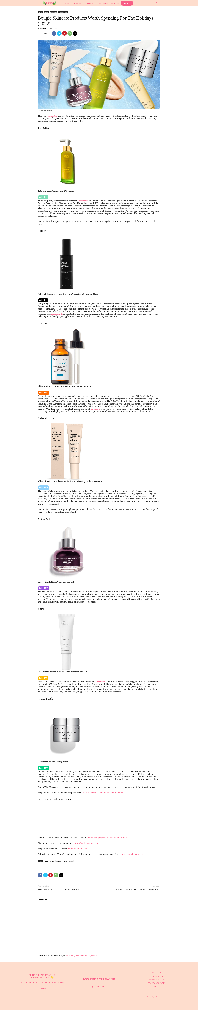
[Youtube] (103, 987)
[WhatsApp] (69, 33)
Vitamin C (95, 408)
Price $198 (43, 768)
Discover (40, 12)
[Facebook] (54, 33)
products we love (49, 861)
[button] (157, 3)
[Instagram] (98, 987)
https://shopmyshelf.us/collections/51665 (107, 837)
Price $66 (43, 300)
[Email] (75, 33)
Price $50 (43, 678)
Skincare (46, 12)
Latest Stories (53, 12)
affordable (52, 115)
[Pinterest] (64, 33)
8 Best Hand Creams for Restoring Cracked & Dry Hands (58, 889)
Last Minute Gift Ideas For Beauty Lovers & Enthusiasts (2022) (137, 889)
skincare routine (68, 861)
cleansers (83, 200)
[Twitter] (59, 33)
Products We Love (63, 12)
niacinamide (57, 313)
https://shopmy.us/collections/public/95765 (103, 792)
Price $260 (43, 588)
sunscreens (100, 681)
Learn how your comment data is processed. (82, 956)
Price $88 (43, 197)
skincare (58, 861)
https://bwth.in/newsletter (86, 843)
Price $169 (43, 392)
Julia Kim (43, 28)
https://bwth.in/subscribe (132, 854)
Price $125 (43, 487)
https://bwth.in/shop (77, 848)
